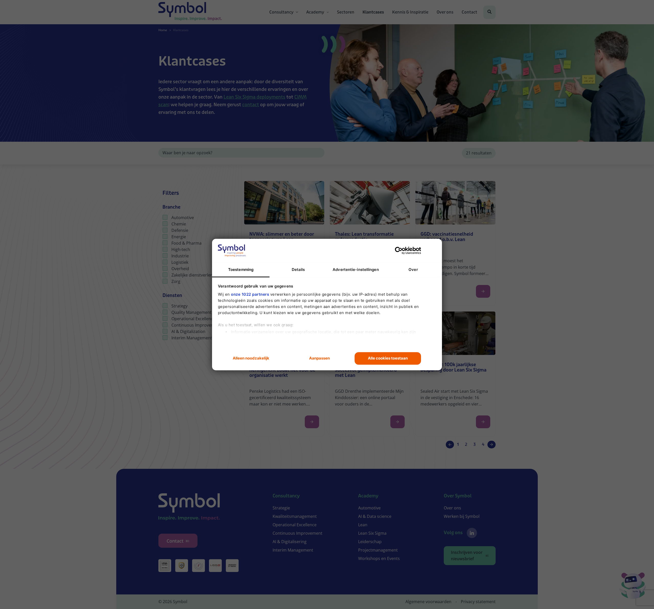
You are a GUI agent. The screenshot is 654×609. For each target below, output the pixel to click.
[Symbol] (190, 12)
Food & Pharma (186, 243)
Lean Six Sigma (372, 533)
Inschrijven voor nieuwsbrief (467, 556)
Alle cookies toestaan (388, 358)
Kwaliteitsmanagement (295, 516)
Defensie (179, 230)
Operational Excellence (193, 318)
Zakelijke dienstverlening (195, 275)
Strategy (179, 306)
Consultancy (281, 12)
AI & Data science (374, 516)
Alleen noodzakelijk (251, 358)
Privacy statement (478, 601)
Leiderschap (370, 541)
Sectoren (345, 12)
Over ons (445, 12)
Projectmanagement (378, 550)
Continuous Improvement (196, 325)
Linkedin (472, 533)
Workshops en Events (379, 558)
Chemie (178, 224)
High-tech (180, 249)
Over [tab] (413, 269)
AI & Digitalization (188, 331)
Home (162, 30)
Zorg (175, 281)
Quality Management (191, 312)
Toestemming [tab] (240, 269)
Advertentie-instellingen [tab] (356, 269)
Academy (315, 12)
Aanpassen (319, 358)
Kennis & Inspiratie (410, 12)
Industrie (180, 256)
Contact (469, 12)
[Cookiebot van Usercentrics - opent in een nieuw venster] (398, 250)
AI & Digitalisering (290, 541)
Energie (178, 237)
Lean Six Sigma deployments (254, 97)
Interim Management (191, 338)
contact (250, 105)
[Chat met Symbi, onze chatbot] (632, 586)
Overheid (180, 268)
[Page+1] (491, 444)
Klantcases (373, 12)
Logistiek (179, 262)
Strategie (281, 508)
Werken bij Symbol (462, 516)
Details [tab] (298, 269)
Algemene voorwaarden (428, 601)
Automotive (182, 217)
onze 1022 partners (250, 294)
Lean (362, 525)
